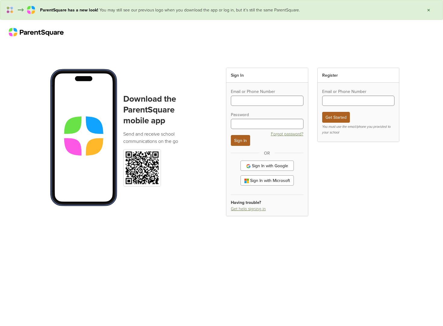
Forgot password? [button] (287, 134)
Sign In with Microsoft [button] (269, 180)
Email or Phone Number (253, 91)
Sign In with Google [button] (269, 166)
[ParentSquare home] (36, 32)
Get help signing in (248, 208)
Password (240, 115)
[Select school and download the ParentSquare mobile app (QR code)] (142, 167)
